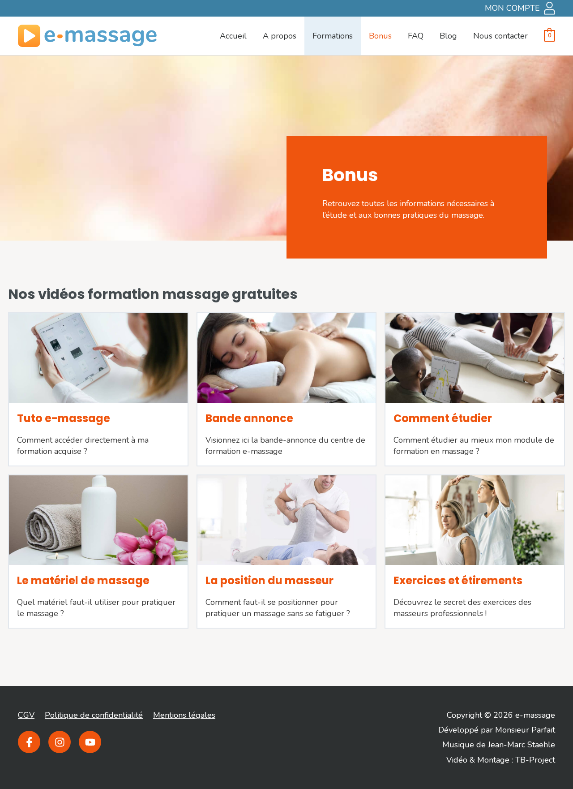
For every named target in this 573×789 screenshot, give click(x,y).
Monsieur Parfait (525, 729)
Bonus (380, 35)
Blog (448, 35)
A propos (279, 35)
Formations (332, 35)
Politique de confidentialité (94, 715)
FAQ (415, 35)
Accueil (233, 35)
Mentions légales (184, 715)
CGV (26, 715)
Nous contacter (500, 35)
